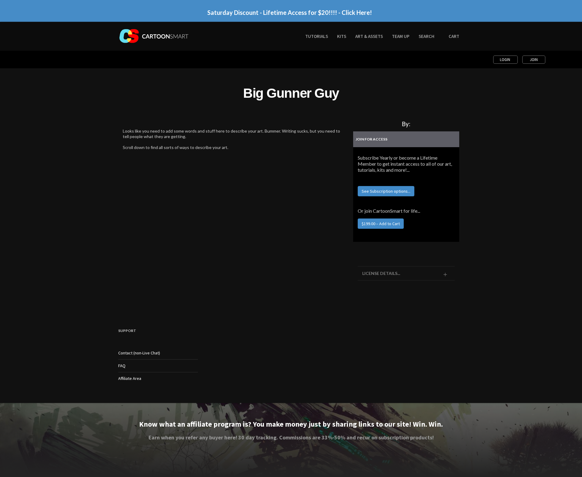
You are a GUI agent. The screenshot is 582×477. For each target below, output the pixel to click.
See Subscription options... (386, 191)
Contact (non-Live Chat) (139, 353)
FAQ (121, 365)
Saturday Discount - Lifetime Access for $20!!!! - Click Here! (289, 12)
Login (505, 59)
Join (533, 59)
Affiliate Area (129, 378)
